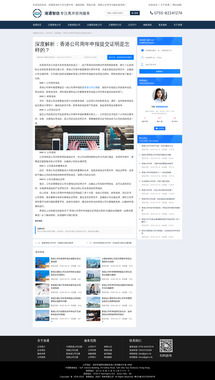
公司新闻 (41, 357)
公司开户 (132, 25)
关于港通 (165, 4)
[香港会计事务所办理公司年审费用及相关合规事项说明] (93, 302)
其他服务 (108, 357)
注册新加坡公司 (94, 25)
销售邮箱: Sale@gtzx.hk (140, 353)
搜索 (136, 13)
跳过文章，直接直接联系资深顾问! (120, 57)
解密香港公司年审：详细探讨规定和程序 (57, 243)
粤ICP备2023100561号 (144, 376)
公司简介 (41, 346)
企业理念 (41, 350)
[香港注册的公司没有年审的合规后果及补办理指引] (42, 276)
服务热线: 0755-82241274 (141, 346)
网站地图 (177, 4)
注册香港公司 (54, 25)
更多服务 (163, 25)
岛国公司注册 (72, 357)
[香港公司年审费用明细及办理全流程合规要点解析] (93, 276)
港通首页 (37, 25)
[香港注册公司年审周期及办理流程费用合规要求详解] (42, 302)
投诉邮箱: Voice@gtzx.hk (141, 357)
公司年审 (48, 33)
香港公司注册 (91, 87)
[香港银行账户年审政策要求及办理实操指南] (42, 289)
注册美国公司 (74, 25)
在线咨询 (152, 4)
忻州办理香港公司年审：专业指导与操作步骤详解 (112, 243)
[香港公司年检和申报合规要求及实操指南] (42, 262)
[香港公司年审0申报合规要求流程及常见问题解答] (93, 289)
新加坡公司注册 (73, 353)
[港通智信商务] (37, 13)
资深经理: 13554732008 (140, 350)
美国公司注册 (72, 350)
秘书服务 (108, 353)
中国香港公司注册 (74, 346)
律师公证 (108, 346)
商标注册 (108, 350)
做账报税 (147, 25)
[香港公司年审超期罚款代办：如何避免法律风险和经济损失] (93, 315)
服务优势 (41, 353)
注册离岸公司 (115, 25)
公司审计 (92, 357)
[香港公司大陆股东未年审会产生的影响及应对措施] (42, 315)
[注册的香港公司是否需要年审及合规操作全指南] (93, 262)
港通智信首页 (38, 33)
